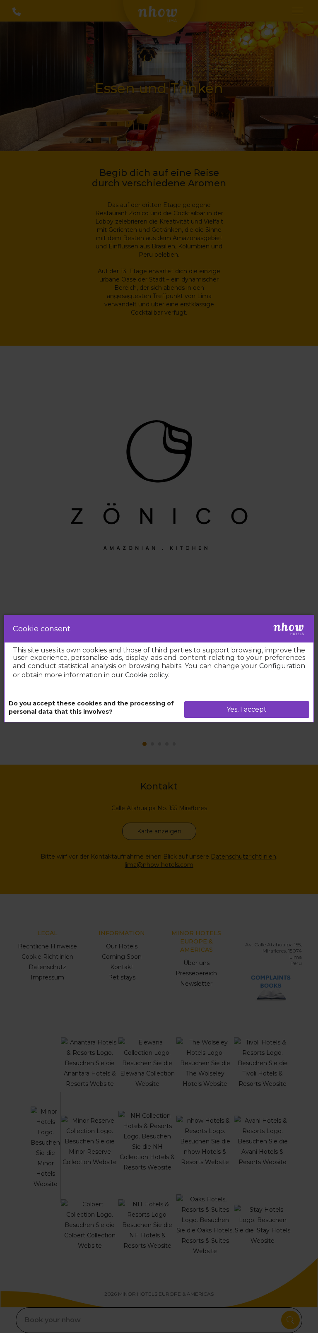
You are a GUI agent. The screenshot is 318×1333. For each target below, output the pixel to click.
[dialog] (159, 668)
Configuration (282, 666)
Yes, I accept (246, 709)
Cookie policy (146, 675)
